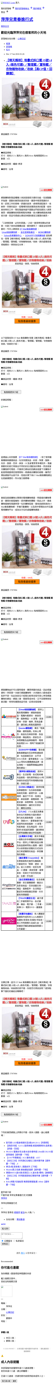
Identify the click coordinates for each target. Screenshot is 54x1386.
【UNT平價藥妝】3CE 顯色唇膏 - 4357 (23, 1158)
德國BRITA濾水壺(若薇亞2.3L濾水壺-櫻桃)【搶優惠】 (30, 1173)
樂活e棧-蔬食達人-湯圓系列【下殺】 (22, 1167)
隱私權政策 (45, 1349)
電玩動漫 (21, 1219)
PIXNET (12, 1349)
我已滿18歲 (6, 1381)
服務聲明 (27, 1351)
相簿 (8, 44)
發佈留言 (5, 1244)
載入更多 (5, 1229)
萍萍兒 (4, 1198)
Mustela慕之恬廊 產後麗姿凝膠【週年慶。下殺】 (27, 1170)
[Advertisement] (27, 433)
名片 (8, 50)
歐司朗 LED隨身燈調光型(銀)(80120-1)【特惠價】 (28, 1143)
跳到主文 (5, 26)
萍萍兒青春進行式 (17, 19)
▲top (3, 1224)
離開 (14, 1381)
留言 (23, 1212)
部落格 (9, 47)
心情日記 (22, 39)
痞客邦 (17, 1212)
